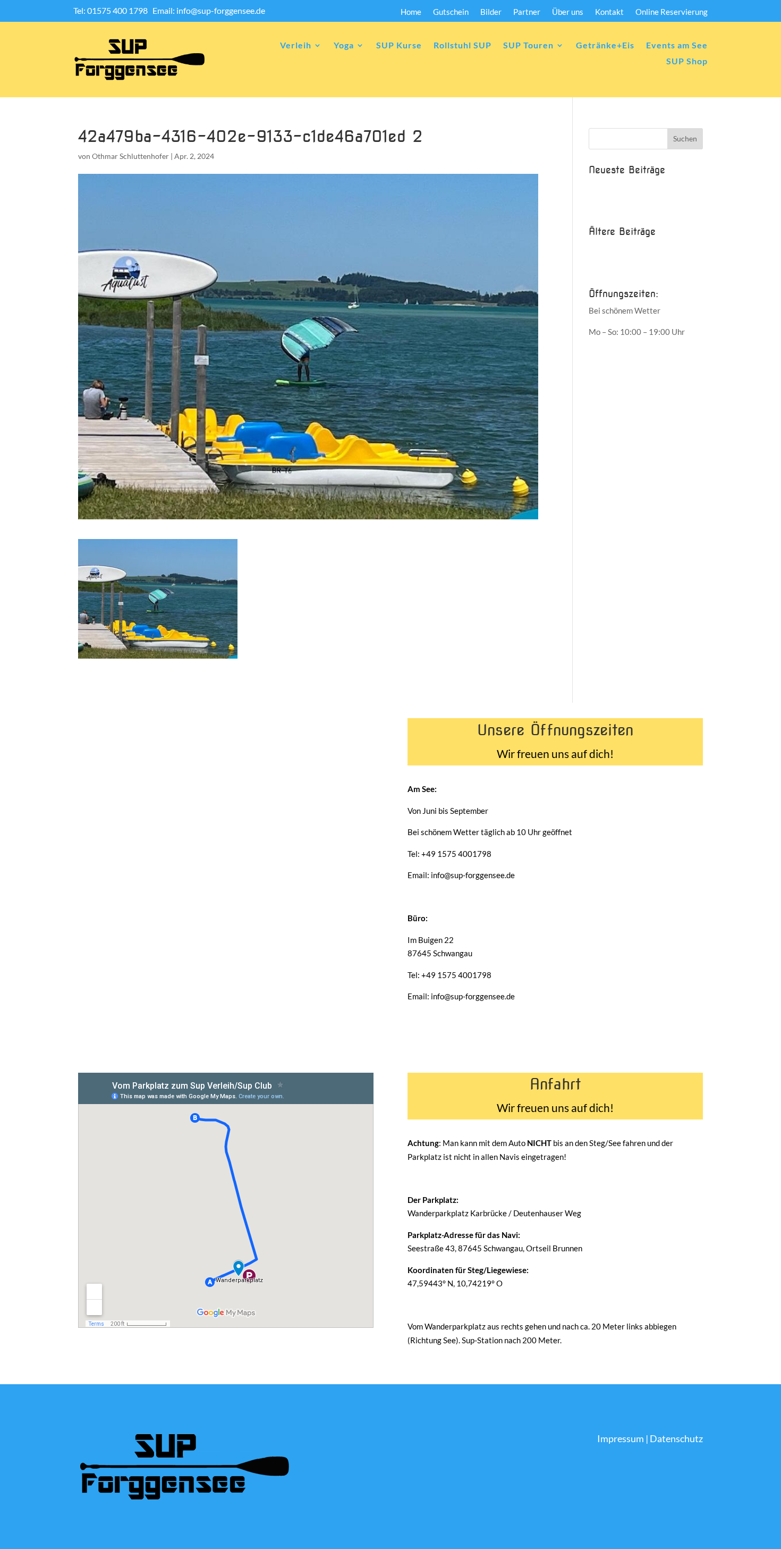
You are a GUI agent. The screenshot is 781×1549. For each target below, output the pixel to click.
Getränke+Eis (605, 45)
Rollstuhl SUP (462, 45)
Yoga (344, 45)
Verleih (295, 45)
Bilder (491, 12)
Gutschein (451, 12)
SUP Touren (528, 45)
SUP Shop (687, 61)
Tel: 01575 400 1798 (111, 10)
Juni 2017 (606, 248)
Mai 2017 (606, 266)
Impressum (620, 1438)
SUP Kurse (399, 45)
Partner (526, 12)
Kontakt (609, 12)
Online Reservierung (671, 12)
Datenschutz (676, 1438)
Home (411, 12)
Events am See (677, 45)
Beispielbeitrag (615, 186)
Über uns (567, 12)
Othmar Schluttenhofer (130, 156)
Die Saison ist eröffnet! (629, 204)
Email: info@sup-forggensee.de (208, 10)
